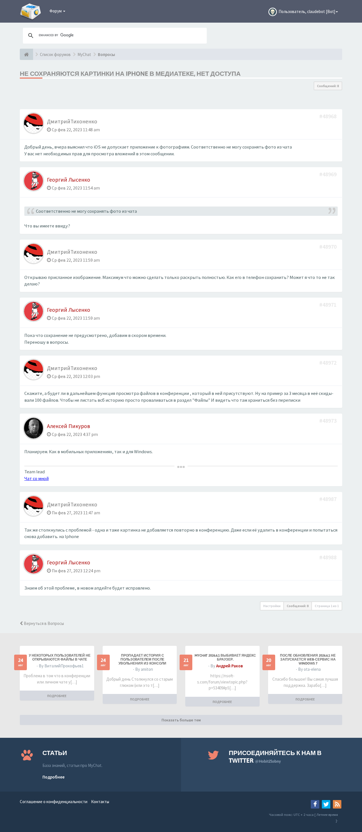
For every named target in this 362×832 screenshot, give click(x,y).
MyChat (84, 54)
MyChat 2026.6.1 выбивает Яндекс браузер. (225, 657)
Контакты (100, 801)
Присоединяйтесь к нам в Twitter (275, 756)
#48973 (328, 420)
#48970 (328, 246)
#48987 (328, 498)
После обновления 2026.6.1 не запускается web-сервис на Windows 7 (308, 659)
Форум (56, 11)
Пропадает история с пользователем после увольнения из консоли (142, 659)
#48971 (328, 304)
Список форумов (55, 54)
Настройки (272, 606)
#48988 (328, 557)
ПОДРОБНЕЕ (56, 696)
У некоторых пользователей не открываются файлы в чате (59, 657)
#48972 (328, 362)
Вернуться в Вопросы (43, 623)
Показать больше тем (181, 720)
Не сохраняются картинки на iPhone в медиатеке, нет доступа (130, 73)
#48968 (328, 116)
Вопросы (106, 54)
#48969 (328, 174)
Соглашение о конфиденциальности (53, 801)
